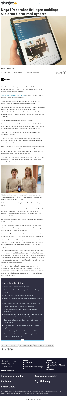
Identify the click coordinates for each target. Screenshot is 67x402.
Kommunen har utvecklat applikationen (13, 95)
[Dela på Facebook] (56, 72)
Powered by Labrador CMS (33, 399)
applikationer (39, 345)
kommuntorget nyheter (10, 345)
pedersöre (49, 345)
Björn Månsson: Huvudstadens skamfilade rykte (18, 295)
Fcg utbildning (42, 381)
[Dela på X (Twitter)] (59, 72)
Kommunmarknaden (12, 375)
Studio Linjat (8, 386)
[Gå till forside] (9, 3)
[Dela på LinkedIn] (61, 72)
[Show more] (22, 340)
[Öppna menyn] (64, 3)
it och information (26, 345)
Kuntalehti (6, 381)
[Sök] (39, 3)
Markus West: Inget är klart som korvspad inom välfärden (21, 331)
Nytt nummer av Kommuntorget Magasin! (16, 287)
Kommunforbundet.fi (45, 375)
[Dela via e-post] (64, 72)
